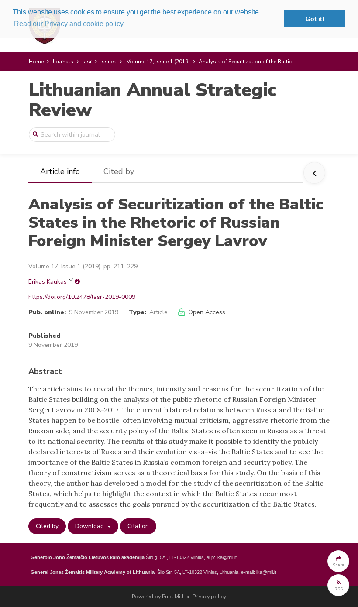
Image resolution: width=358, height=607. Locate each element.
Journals (62, 61)
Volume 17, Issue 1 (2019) (158, 61)
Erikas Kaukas (47, 282)
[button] (338, 561)
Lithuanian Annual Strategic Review (152, 100)
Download (90, 526)
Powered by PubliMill (158, 596)
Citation (138, 526)
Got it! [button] (315, 18)
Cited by (118, 171)
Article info (60, 171)
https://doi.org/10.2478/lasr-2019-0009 (81, 297)
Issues (108, 61)
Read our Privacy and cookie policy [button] (69, 23)
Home (36, 61)
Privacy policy (209, 596)
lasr (87, 61)
